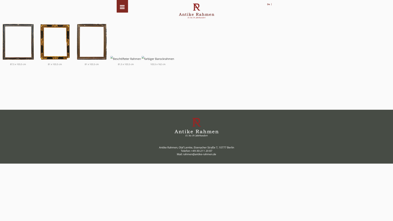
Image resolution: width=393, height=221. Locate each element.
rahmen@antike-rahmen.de (199, 154)
